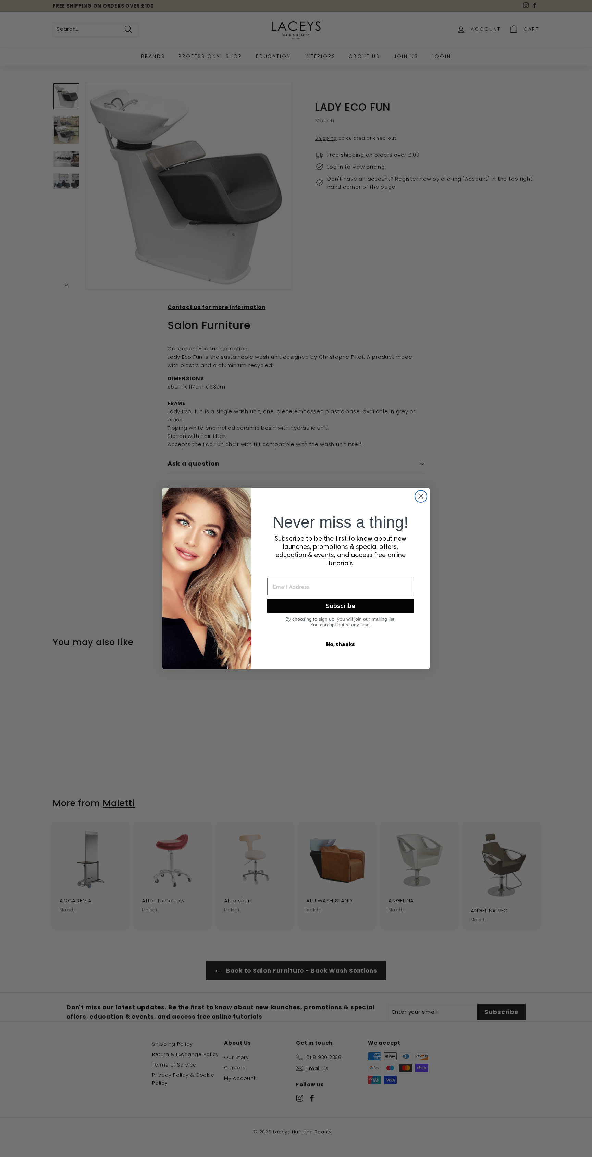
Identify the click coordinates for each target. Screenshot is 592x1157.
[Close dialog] (421, 496)
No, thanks (340, 644)
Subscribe (340, 606)
